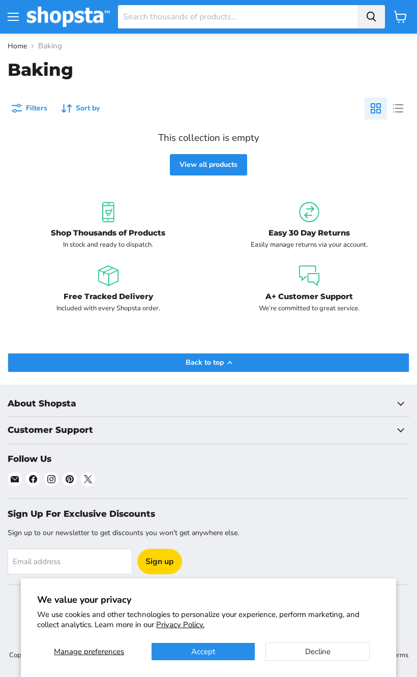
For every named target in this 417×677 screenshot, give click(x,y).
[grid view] (376, 108)
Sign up (159, 561)
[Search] (371, 16)
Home (17, 46)
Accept (203, 651)
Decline (318, 651)
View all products (208, 164)
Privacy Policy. (180, 625)
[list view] (398, 108)
